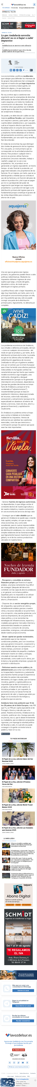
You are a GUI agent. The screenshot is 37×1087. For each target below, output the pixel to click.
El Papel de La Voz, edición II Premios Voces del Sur (16, 783)
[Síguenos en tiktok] (18, 1062)
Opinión (4, 18)
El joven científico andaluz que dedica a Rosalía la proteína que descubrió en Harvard (21, 845)
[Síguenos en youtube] (22, 1062)
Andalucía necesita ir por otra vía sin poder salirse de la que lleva (16, 50)
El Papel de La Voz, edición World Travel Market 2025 (17, 806)
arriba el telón (11, 18)
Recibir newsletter (23, 1021)
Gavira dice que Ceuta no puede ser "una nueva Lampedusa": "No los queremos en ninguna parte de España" (22, 860)
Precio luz (14, 8)
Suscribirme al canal (23, 1006)
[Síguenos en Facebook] (27, 1062)
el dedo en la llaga (25, 15)
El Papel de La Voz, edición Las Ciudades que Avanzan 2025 (17, 829)
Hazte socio (19, 1050)
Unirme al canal (23, 990)
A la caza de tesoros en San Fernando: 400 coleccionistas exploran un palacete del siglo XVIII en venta (21, 868)
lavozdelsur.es (7, 786)
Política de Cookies (20, 1076)
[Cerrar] (35, 1080)
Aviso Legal (10, 1076)
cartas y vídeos (13, 15)
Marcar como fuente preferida (19, 1067)
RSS (28, 1076)
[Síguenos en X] (9, 1062)
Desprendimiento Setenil (27, 8)
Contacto (33, 1073)
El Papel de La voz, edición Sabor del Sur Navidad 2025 (17, 760)
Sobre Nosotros (24, 1073)
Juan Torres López (17, 63)
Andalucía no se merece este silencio (16, 45)
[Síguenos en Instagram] (14, 1062)
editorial (4, 15)
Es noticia (6, 8)
